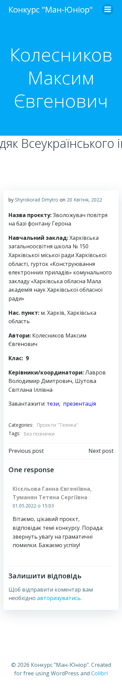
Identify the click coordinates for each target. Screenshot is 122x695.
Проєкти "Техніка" (57, 425)
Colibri (99, 673)
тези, (55, 403)
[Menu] (108, 9)
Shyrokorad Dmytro (36, 199)
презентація (79, 403)
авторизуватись (59, 598)
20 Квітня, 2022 (84, 199)
